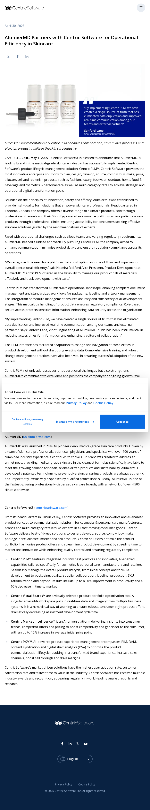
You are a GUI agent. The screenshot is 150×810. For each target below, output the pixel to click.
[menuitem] (63, 784)
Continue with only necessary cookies (28, 421)
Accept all (122, 421)
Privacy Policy (76, 402)
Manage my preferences (72, 421)
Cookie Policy (103, 402)
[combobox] (80, 759)
